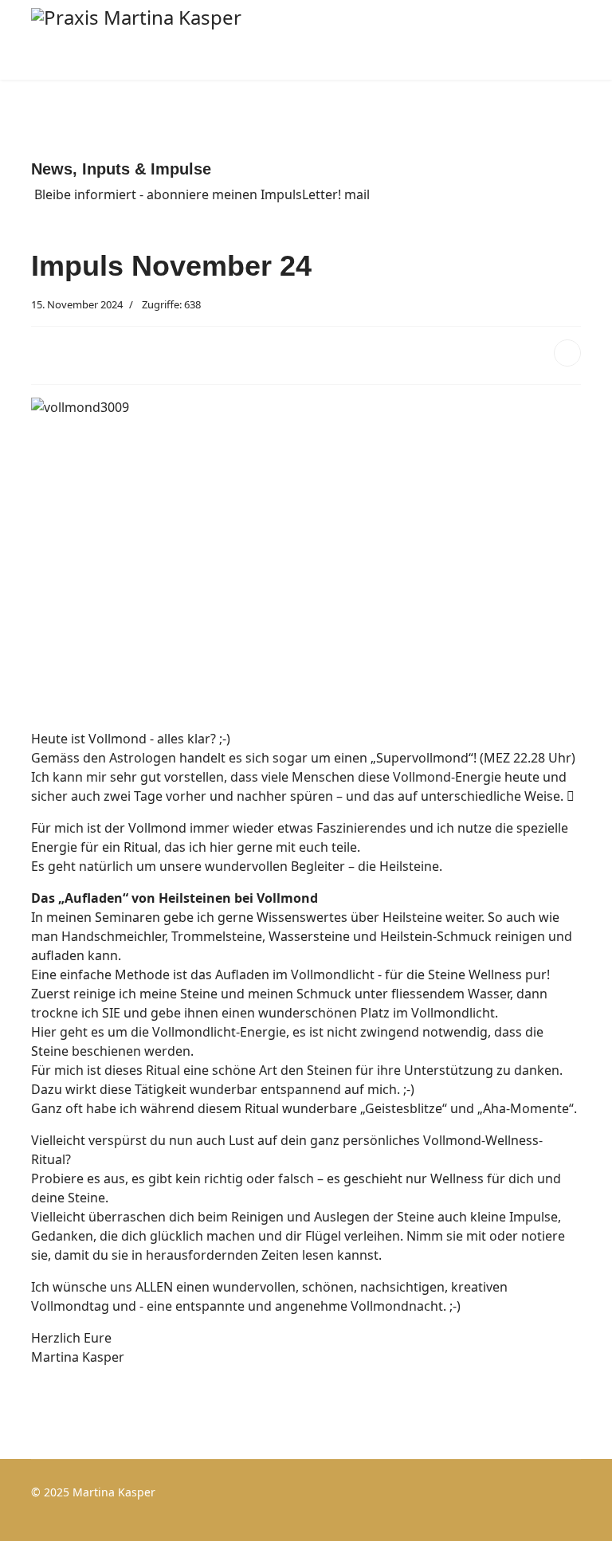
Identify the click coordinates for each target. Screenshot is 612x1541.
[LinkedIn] (567, 353)
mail (357, 194)
